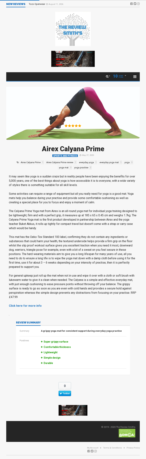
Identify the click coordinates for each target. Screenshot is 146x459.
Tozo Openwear (37, 4)
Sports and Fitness (65, 156)
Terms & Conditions (112, 448)
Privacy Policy (133, 448)
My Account (92, 448)
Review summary (28, 322)
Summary (24, 331)
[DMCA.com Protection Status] (127, 433)
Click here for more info (25, 305)
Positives (24, 340)
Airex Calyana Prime (73, 149)
